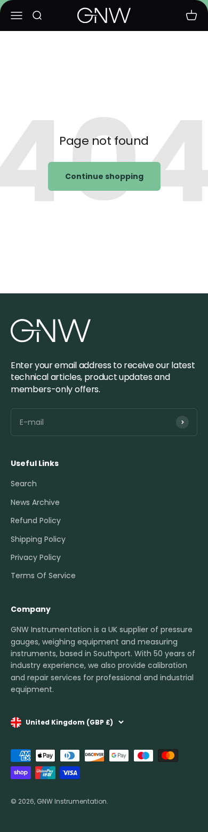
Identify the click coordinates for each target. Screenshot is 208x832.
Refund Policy (36, 520)
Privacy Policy (36, 557)
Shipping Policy (38, 539)
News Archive (35, 502)
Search (24, 483)
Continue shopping (104, 176)
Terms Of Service (43, 575)
